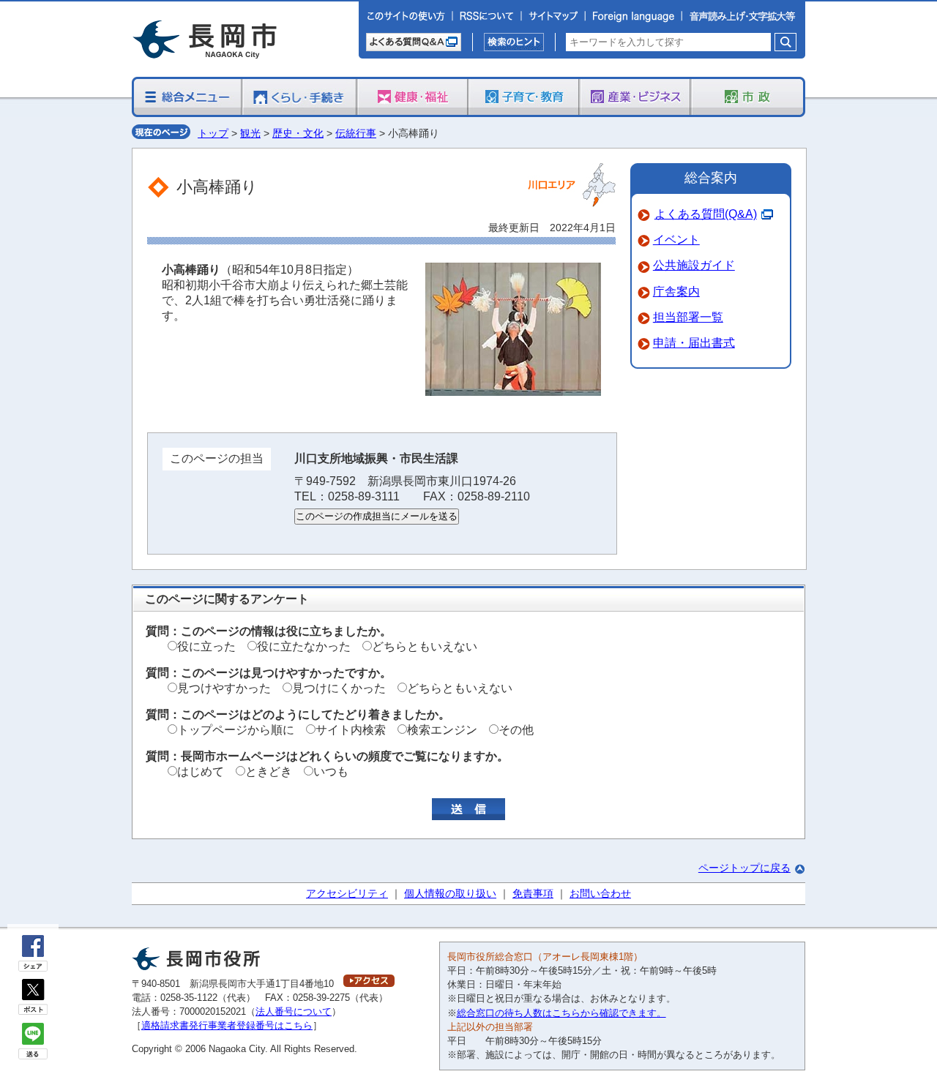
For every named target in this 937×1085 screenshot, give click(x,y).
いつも (330, 771)
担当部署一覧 (688, 317)
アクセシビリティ (347, 893)
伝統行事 (355, 133)
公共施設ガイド (694, 265)
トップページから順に (235, 730)
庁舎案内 (676, 291)
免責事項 (532, 893)
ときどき (268, 771)
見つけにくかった (339, 688)
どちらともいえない (424, 646)
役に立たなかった (304, 646)
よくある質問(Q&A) (705, 214)
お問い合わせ (600, 893)
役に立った (206, 646)
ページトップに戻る (744, 868)
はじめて (200, 771)
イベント (676, 239)
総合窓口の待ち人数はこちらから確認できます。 (561, 1012)
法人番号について (293, 1011)
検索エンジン (442, 730)
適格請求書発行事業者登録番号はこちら (227, 1025)
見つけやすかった (224, 688)
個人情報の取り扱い (450, 893)
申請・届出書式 (694, 343)
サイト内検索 (351, 730)
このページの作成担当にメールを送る (377, 516)
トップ (213, 133)
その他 (516, 730)
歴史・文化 (298, 133)
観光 (250, 133)
